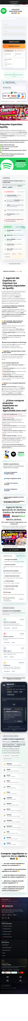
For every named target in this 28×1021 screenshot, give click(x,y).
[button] (14, 498)
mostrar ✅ (18, 271)
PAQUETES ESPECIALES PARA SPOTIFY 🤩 (15, 11)
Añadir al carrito (14, 42)
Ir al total (21, 599)
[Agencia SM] (7, 906)
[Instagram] (3, 918)
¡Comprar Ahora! (14, 46)
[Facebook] (5, 918)
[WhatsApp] (8, 918)
